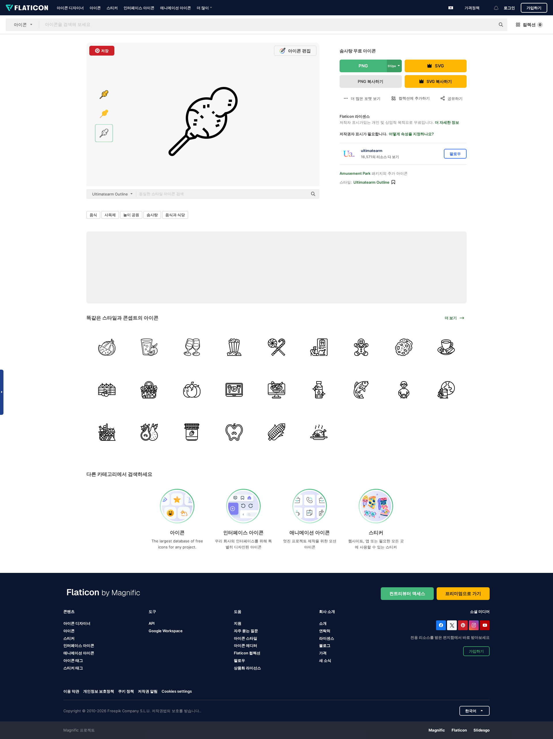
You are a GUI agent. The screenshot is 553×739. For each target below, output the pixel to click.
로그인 (509, 7)
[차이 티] (446, 347)
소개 (323, 623)
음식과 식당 (175, 214)
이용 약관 (71, 691)
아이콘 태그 (73, 660)
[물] (319, 389)
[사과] (234, 432)
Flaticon (459, 730)
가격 (323, 653)
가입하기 (534, 7)
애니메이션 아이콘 (175, 7)
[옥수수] (276, 432)
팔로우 (239, 660)
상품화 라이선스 (247, 668)
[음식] (446, 389)
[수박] (107, 347)
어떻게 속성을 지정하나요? (411, 134)
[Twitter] (452, 625)
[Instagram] (474, 625)
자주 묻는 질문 (246, 630)
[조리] (276, 389)
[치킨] (319, 432)
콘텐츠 (69, 611)
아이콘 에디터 (245, 645)
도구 (152, 611)
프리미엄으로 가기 (463, 593)
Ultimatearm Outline (371, 182)
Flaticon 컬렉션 (247, 653)
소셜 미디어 (480, 611)
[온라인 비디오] (234, 389)
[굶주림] (404, 389)
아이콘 (95, 7)
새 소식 (325, 660)
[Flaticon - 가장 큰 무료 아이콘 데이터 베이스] (27, 8)
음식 (93, 214)
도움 (237, 611)
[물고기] (361, 389)
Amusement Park (355, 173)
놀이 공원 (131, 214)
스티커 (112, 7)
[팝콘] (234, 347)
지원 (237, 623)
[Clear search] (488, 24)
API (152, 623)
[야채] (149, 389)
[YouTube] (485, 625)
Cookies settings (177, 691)
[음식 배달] (319, 347)
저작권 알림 (148, 691)
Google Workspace (166, 630)
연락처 (324, 630)
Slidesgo (482, 730)
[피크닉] (107, 432)
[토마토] (191, 389)
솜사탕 (152, 214)
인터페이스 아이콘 (139, 7)
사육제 (110, 214)
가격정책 (472, 7)
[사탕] (276, 347)
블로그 (324, 645)
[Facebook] (441, 625)
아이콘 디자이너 (70, 7)
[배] (149, 432)
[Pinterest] (463, 625)
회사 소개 (327, 611)
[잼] (191, 432)
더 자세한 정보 (447, 122)
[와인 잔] (191, 347)
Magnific (437, 730)
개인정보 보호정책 (98, 691)
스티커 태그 (73, 668)
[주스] (149, 347)
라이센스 (326, 638)
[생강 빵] (361, 347)
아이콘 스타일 (245, 638)
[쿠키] (404, 347)
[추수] (107, 389)
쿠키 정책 (126, 691)
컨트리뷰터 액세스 (407, 593)
